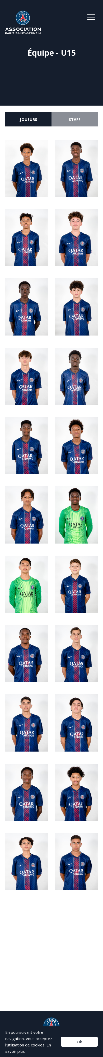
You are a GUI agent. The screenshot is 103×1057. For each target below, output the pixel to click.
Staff (75, 119)
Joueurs (28, 119)
